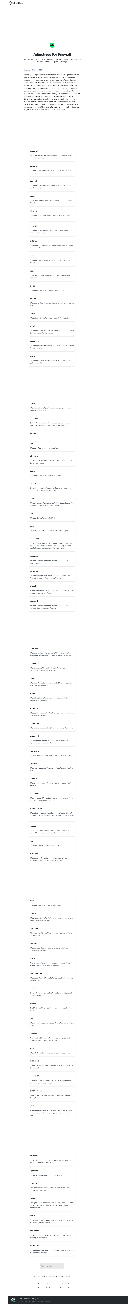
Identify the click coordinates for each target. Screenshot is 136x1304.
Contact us (48, 1301)
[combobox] (52, 1266)
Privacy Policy (35, 1299)
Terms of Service (24, 1299)
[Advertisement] (68, 21)
